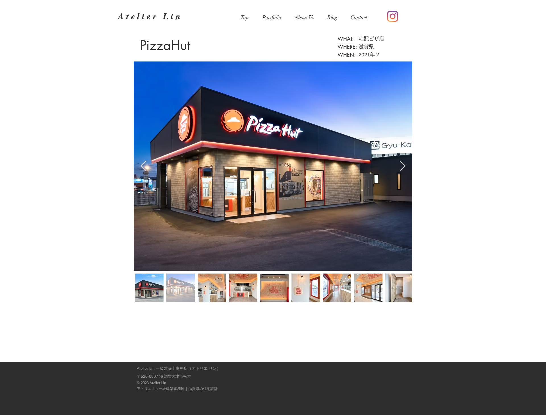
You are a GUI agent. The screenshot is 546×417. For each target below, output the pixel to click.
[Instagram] (392, 16)
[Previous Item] (143, 166)
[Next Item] (402, 166)
